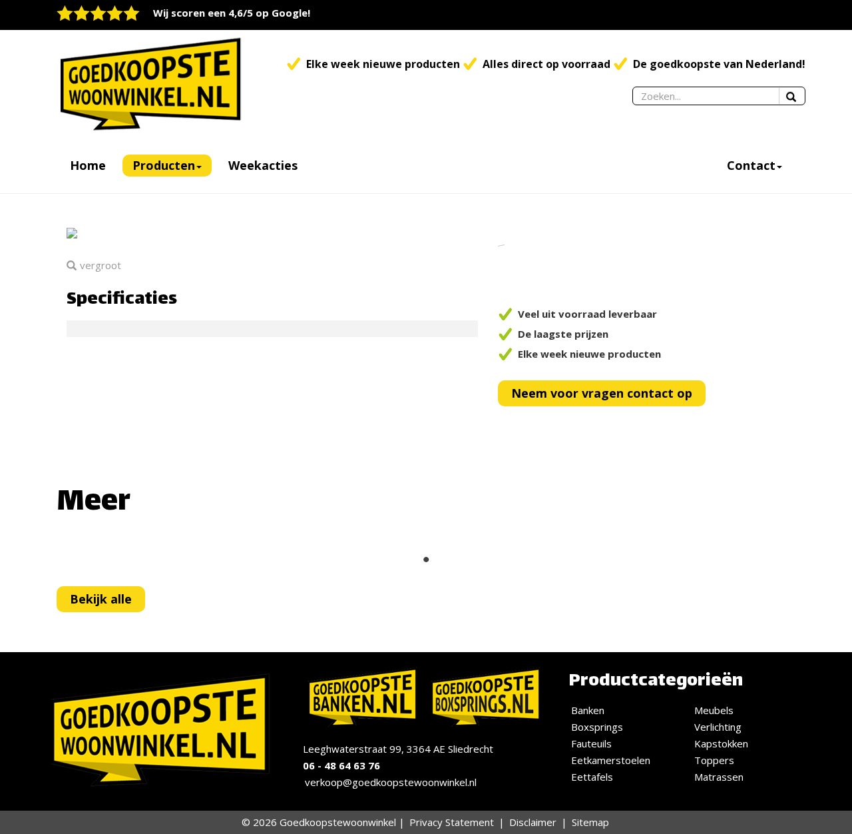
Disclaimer (532, 822)
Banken (587, 710)
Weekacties (263, 165)
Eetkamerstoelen (610, 760)
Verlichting (718, 726)
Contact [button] (751, 165)
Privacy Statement (451, 822)
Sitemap (590, 822)
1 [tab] (426, 559)
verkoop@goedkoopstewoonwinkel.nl (391, 782)
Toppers (714, 760)
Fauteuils (591, 743)
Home (88, 165)
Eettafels (592, 776)
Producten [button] (163, 165)
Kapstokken (721, 743)
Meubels (714, 710)
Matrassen (719, 776)
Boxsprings (597, 726)
